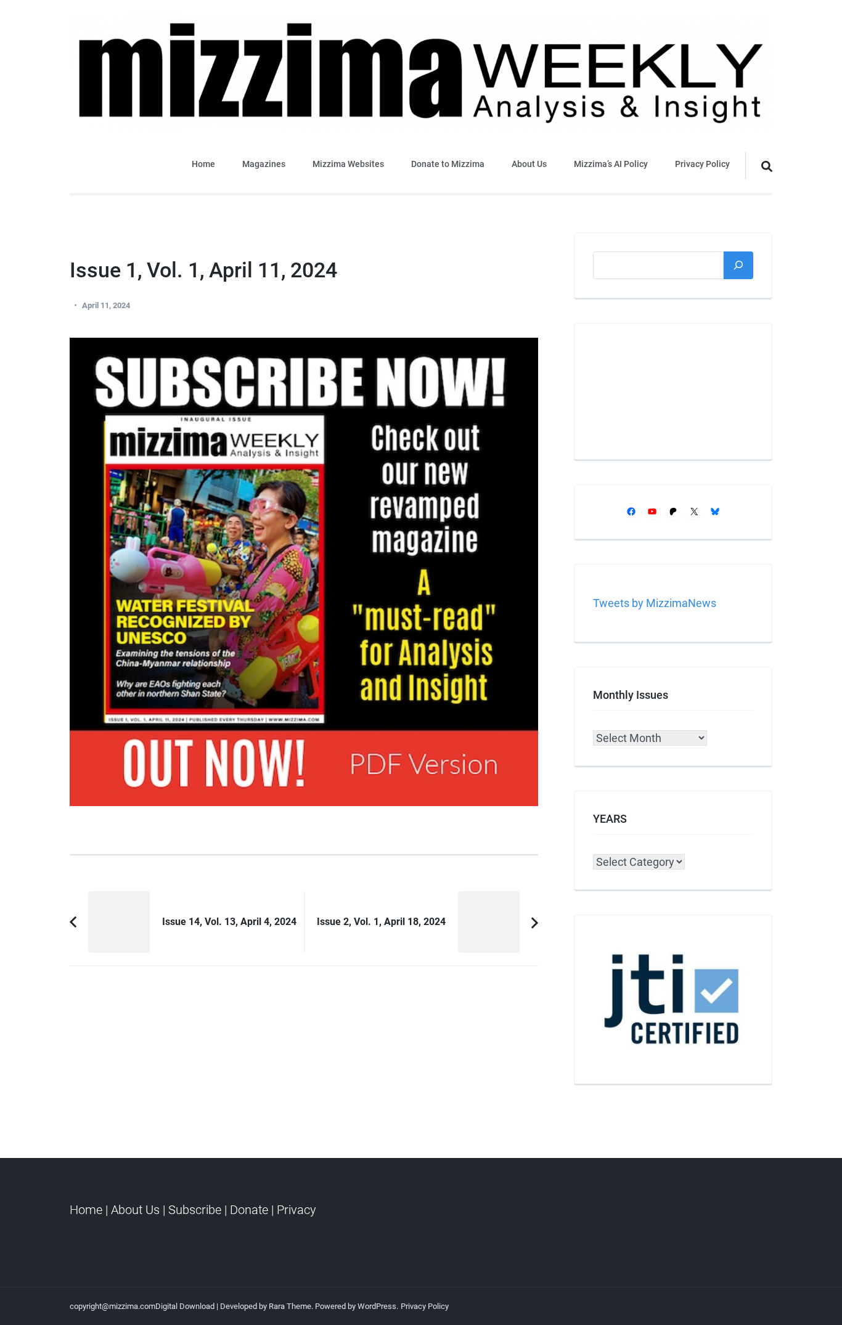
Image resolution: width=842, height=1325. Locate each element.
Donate (249, 1209)
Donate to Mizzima (447, 164)
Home (203, 164)
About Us (529, 164)
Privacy (296, 1209)
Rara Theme (290, 1306)
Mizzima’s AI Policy (611, 164)
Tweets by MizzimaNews (654, 603)
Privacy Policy (702, 164)
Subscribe (194, 1209)
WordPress (377, 1306)
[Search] (738, 265)
